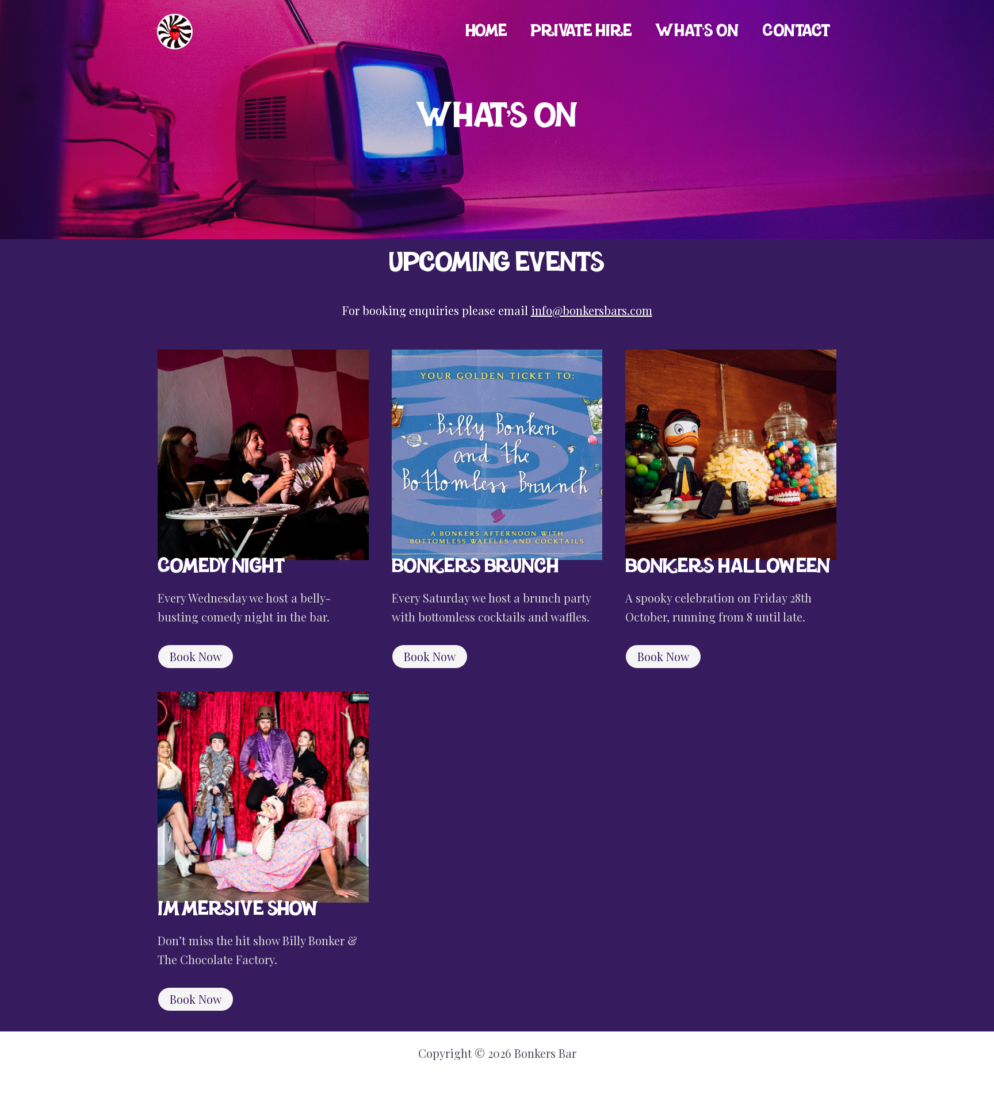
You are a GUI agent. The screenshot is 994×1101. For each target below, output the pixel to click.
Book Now (195, 656)
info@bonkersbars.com (591, 310)
